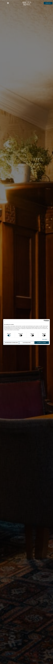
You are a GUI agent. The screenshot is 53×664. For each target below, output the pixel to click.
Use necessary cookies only (11, 342)
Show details (44, 339)
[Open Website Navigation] (8, 3)
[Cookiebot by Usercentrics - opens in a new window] (44, 320)
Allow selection (26, 342)
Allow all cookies (41, 342)
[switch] (20, 335)
